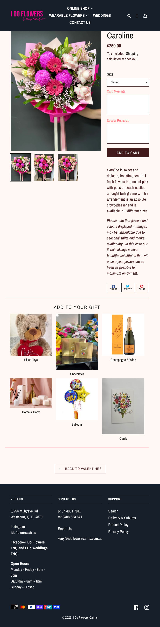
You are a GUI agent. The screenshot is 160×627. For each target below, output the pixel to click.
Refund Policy (118, 524)
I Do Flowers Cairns (85, 617)
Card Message (116, 91)
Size (110, 74)
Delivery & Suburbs (122, 517)
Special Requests (118, 120)
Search (113, 511)
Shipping (132, 53)
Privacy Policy (118, 531)
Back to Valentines (83, 468)
